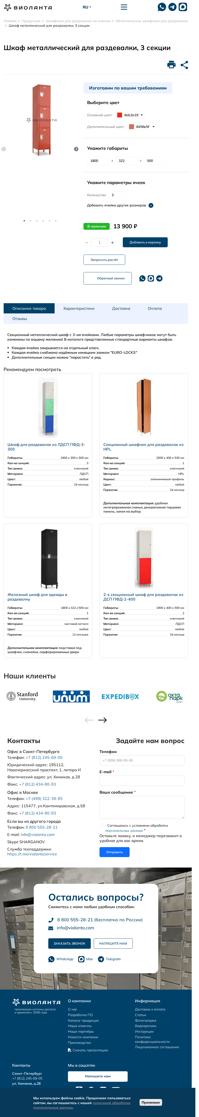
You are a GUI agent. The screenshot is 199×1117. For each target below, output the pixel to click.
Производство (79, 1042)
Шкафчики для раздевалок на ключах (78, 21)
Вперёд (76, 149)
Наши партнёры (81, 1031)
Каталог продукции (83, 1020)
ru (85, 7)
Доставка (121, 308)
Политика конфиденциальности (152, 1039)
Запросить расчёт (104, 260)
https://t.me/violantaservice (32, 853)
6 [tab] (55, 220)
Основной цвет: (99, 115)
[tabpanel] (41, 120)
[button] (102, 720)
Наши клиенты (79, 1026)
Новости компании (83, 1037)
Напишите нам (113, 943)
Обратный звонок (111, 278)
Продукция (31, 21)
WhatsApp (64, 959)
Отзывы (19, 318)
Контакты (21, 1065)
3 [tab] (36, 220)
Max (89, 959)
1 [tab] (24, 220)
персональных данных (124, 830)
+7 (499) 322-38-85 (44, 798)
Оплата (155, 308)
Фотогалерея (145, 1020)
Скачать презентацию (90, 1050)
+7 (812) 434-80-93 (37, 784)
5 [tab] (49, 220)
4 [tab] (43, 220)
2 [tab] (30, 220)
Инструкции (144, 1031)
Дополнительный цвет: (105, 126)
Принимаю (151, 1102)
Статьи (140, 1015)
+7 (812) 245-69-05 (44, 757)
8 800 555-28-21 (42, 827)
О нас (72, 1009)
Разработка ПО (80, 1015)
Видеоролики (145, 1026)
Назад (3, 149)
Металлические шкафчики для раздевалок (152, 21)
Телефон (108, 751)
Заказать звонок (69, 943)
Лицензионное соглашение (157, 1047)
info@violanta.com (38, 834)
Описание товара (29, 308)
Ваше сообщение (116, 792)
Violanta (10, 21)
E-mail (105, 771)
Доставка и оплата (150, 1009)
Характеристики (79, 308)
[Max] (183, 7)
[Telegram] (159, 278)
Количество (96, 195)
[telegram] (172, 7)
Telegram (113, 959)
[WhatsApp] (162, 7)
